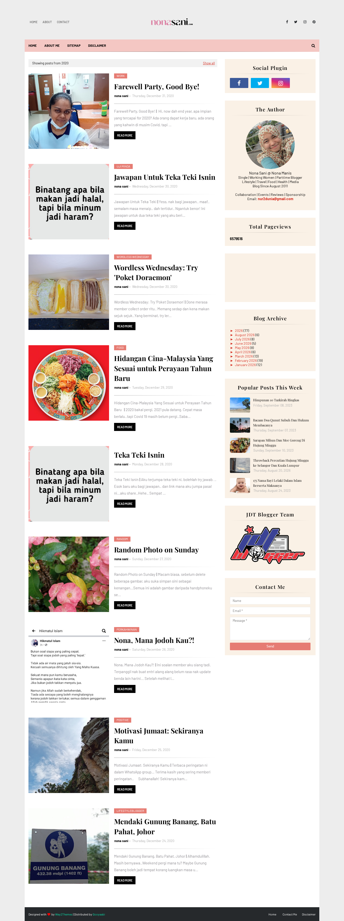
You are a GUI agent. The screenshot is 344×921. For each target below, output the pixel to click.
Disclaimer (309, 914)
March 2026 (244, 356)
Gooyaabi (99, 914)
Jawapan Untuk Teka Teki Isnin (164, 177)
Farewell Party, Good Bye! (156, 86)
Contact (63, 22)
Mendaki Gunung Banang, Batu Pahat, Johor (165, 826)
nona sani (121, 96)
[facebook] (287, 22)
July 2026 (243, 339)
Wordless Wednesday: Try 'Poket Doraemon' (156, 272)
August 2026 (245, 335)
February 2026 (246, 360)
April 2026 (243, 352)
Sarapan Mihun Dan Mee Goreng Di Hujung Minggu (279, 442)
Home (34, 22)
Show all (209, 63)
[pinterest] (313, 22)
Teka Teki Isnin (139, 454)
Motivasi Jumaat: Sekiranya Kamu (158, 735)
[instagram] (305, 22)
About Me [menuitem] (52, 45)
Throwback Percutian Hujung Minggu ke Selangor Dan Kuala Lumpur (281, 462)
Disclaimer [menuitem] (97, 45)
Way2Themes (64, 914)
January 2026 (246, 365)
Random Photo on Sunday (156, 549)
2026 (239, 330)
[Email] (301, 83)
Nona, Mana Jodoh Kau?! (154, 640)
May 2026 (242, 347)
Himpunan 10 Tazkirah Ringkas (276, 400)
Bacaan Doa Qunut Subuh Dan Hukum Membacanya (281, 422)
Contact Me (290, 914)
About (47, 22)
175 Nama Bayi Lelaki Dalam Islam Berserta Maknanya (277, 483)
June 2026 (243, 343)
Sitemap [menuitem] (74, 45)
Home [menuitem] (32, 45)
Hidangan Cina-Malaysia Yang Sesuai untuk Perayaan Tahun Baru (163, 368)
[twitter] (295, 22)
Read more (124, 135)
